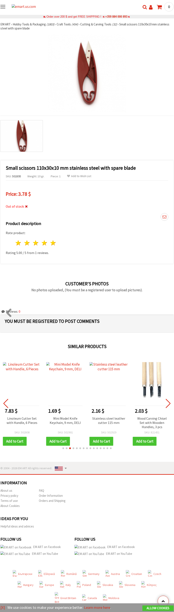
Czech (157, 574)
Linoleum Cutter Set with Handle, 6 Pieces (22, 420)
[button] (63, 448)
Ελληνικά (49, 574)
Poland (86, 585)
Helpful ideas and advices (17, 526)
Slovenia (130, 585)
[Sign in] (151, 7)
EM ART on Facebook (47, 547)
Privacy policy (9, 496)
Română (71, 574)
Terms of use (9, 501)
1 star (18, 243)
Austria (115, 574)
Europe (49, 585)
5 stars (53, 243)
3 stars (36, 243)
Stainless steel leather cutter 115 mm (108, 420)
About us (6, 490)
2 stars (27, 243)
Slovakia (107, 585)
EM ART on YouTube (45, 554)
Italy (68, 585)
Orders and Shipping (52, 501)
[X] (2, 607)
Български (25, 574)
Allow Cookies (158, 608)
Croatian (136, 574)
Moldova (113, 598)
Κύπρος (152, 585)
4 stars (44, 243)
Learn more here (97, 607)
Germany (94, 574)
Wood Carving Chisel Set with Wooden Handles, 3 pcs (152, 422)
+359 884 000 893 (116, 16)
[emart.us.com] (29, 8)
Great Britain (68, 598)
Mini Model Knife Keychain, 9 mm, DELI (65, 420)
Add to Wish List (81, 176)
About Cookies (10, 506)
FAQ (41, 490)
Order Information (51, 496)
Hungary (28, 585)
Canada (92, 598)
